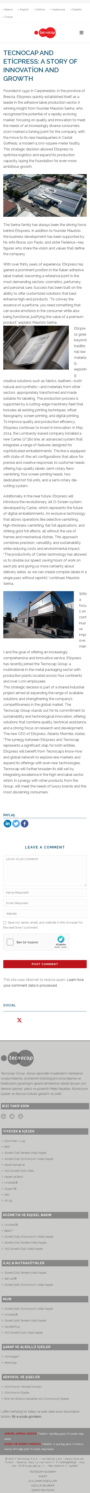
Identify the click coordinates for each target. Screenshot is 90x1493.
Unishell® (11, 1182)
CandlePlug (12, 1326)
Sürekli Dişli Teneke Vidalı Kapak (25, 1242)
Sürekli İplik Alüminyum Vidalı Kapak (28, 1284)
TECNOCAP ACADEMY (42, 1471)
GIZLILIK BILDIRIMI (42, 1485)
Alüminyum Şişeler (17, 1392)
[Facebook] (24, 823)
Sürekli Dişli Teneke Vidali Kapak (25, 1152)
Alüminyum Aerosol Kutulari (23, 1386)
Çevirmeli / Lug (14, 1141)
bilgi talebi (48, 1449)
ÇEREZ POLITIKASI (43, 1490)
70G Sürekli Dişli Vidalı (19, 1170)
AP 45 (8, 1200)
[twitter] (12, 1116)
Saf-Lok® (10, 1278)
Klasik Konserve (14, 1164)
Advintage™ (12, 1356)
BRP (7, 1146)
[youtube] (20, 1116)
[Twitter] (16, 823)
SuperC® (10, 1188)
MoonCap (10, 1362)
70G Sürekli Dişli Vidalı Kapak (23, 1332)
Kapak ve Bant (13, 1176)
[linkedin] (3, 1116)
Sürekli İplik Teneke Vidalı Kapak (25, 1320)
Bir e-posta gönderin (26, 1416)
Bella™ (8, 1230)
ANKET (43, 1476)
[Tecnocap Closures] (45, 33)
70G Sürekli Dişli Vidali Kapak (23, 1248)
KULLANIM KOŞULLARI (43, 1480)
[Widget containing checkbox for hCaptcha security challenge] (36, 942)
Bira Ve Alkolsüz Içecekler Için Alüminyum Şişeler (36, 1398)
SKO (7, 1194)
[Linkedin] (7, 823)
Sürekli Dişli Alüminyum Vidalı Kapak (28, 1159)
